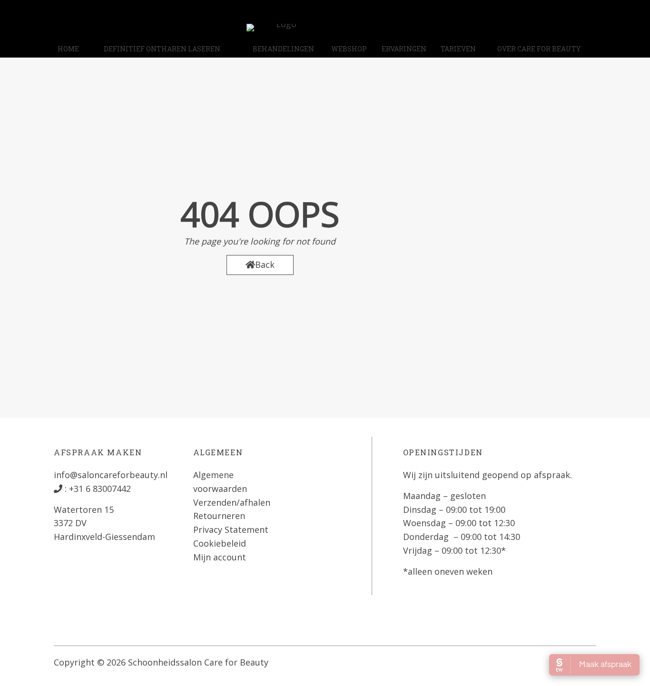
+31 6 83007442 (99, 488)
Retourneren (219, 515)
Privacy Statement (230, 529)
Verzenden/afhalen (231, 502)
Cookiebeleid (219, 543)
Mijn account (219, 557)
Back (265, 264)
